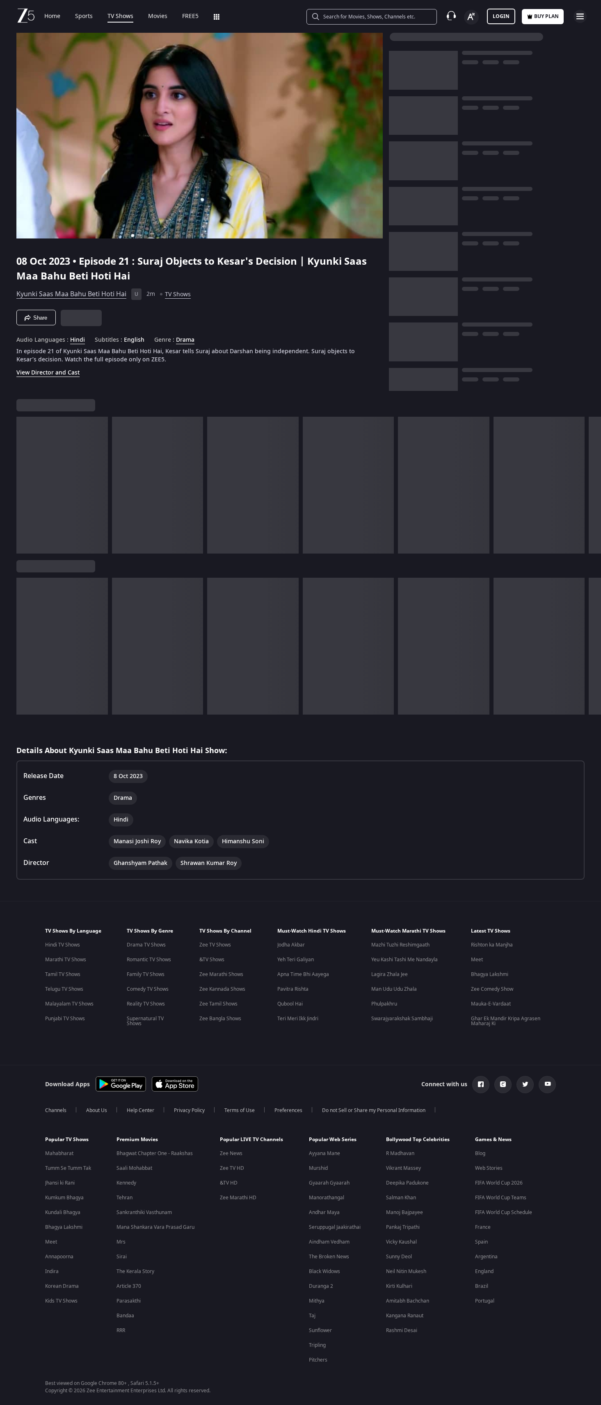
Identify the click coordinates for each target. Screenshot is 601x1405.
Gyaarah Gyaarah (329, 1183)
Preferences (288, 1110)
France (483, 1227)
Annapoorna (59, 1256)
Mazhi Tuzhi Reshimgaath (400, 945)
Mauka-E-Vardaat (491, 1004)
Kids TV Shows (61, 1301)
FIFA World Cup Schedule (503, 1212)
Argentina (486, 1256)
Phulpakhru (384, 1004)
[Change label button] (471, 17)
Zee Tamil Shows (218, 1004)
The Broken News (329, 1256)
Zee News (231, 1153)
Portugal (484, 1301)
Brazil (481, 1286)
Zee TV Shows (215, 945)
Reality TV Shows (146, 1004)
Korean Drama (62, 1286)
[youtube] (547, 1084)
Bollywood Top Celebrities (418, 1139)
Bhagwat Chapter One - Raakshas (155, 1153)
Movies (157, 16)
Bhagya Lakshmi (489, 974)
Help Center (140, 1110)
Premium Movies (137, 1139)
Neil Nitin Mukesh (406, 1271)
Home (52, 16)
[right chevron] (592, 485)
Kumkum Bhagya (64, 1197)
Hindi (77, 340)
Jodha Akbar (291, 945)
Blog (480, 1153)
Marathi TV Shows (65, 959)
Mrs (121, 1242)
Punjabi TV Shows (65, 1018)
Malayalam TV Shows (69, 1004)
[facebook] (480, 1084)
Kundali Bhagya (62, 1212)
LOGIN (501, 16)
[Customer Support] (451, 16)
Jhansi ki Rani (60, 1183)
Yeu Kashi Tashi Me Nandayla (404, 959)
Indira (52, 1271)
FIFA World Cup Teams (500, 1197)
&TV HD (229, 1183)
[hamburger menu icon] (580, 16)
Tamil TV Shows (62, 974)
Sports (84, 16)
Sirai (122, 1256)
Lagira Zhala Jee (389, 974)
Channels (55, 1110)
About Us (96, 1110)
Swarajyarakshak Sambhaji (402, 1018)
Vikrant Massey (403, 1168)
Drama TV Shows (146, 945)
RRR (121, 1330)
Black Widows (324, 1271)
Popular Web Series (332, 1139)
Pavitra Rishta (292, 989)
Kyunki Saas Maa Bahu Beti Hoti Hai (71, 294)
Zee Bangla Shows (220, 1018)
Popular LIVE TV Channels (251, 1139)
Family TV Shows (146, 974)
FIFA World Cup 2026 (499, 1183)
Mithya (316, 1301)
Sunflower (320, 1330)
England (484, 1271)
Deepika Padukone (407, 1183)
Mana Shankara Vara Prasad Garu (155, 1227)
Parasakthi (129, 1301)
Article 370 (129, 1286)
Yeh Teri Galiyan (295, 959)
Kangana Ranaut (404, 1315)
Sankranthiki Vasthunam (144, 1212)
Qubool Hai (290, 1004)
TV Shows (120, 16)
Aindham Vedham (329, 1242)
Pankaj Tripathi (403, 1227)
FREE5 (190, 16)
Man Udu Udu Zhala (394, 989)
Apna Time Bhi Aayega (303, 974)
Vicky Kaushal (401, 1242)
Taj (312, 1315)
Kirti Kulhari (399, 1286)
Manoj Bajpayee (404, 1212)
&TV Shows (211, 959)
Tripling (317, 1345)
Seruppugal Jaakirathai (335, 1227)
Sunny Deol (399, 1256)
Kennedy (126, 1183)
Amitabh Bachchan (407, 1301)
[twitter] (525, 1084)
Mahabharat (59, 1153)
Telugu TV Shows (64, 989)
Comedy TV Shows (148, 989)
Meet (477, 959)
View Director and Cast (48, 372)
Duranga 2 (321, 1286)
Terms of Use (239, 1110)
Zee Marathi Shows (221, 974)
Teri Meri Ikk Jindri (297, 1018)
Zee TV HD (232, 1168)
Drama (185, 340)
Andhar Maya (324, 1212)
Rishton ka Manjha (492, 945)
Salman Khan (401, 1197)
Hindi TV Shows (62, 945)
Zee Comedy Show (492, 989)
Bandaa (125, 1315)
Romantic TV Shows (149, 959)
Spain (481, 1242)
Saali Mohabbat (134, 1168)
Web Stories (489, 1168)
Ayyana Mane (324, 1153)
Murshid (318, 1168)
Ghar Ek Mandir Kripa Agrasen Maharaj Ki (505, 1021)
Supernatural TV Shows (145, 1021)
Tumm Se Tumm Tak (68, 1168)
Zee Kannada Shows (222, 989)
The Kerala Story (135, 1271)
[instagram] (503, 1084)
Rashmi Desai (401, 1330)
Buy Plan (546, 16)
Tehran (125, 1197)
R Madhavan (400, 1153)
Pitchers (318, 1360)
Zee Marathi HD (238, 1197)
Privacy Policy (189, 1110)
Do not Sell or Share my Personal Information (373, 1110)
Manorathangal (326, 1197)
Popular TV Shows (67, 1139)
